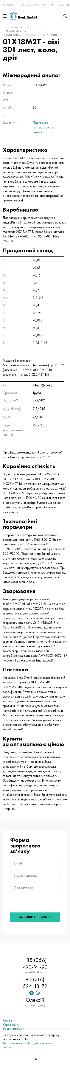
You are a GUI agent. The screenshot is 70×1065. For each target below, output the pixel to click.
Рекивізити (9, 1021)
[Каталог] (5, 15)
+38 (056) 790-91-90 (33, 4)
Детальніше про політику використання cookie (27, 1045)
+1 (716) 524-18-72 (35, 983)
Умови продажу (13, 1029)
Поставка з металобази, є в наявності (43, 127)
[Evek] (23, 16)
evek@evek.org (35, 972)
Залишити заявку (35, 917)
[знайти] (65, 16)
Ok (35, 1059)
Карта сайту (11, 1025)
